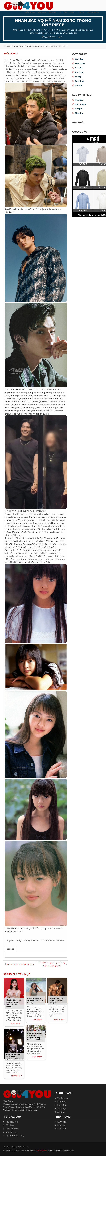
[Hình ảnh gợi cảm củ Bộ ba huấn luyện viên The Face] (14, 1043)
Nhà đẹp (79, 68)
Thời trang (80, 63)
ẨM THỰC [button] (53, 12)
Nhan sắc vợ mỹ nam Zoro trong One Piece (48, 46)
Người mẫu (80, 104)
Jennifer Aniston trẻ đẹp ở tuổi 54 (20, 964)
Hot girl (78, 109)
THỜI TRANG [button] (30, 12)
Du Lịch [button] (63, 12)
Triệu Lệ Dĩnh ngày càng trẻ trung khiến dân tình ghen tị (51, 964)
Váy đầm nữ (12, 1121)
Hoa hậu (79, 100)
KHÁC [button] (72, 12)
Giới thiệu (6, 1147)
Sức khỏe (79, 81)
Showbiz (79, 113)
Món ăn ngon (12, 1132)
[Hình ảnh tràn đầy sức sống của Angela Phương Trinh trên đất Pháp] (35, 1031)
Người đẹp (21, 46)
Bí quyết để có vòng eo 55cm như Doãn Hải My (35, 1000)
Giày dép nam (93, 12)
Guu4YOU (8, 46)
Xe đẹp (78, 76)
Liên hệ (13, 1147)
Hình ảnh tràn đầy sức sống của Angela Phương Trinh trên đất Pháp (35, 1036)
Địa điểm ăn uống (15, 1135)
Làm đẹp (79, 59)
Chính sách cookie (23, 1147)
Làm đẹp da (12, 1128)
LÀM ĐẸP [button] (42, 12)
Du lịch (78, 85)
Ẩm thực (79, 72)
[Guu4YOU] (28, 4)
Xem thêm (16, 1023)
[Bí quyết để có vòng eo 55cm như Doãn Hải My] (35, 990)
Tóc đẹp (10, 1125)
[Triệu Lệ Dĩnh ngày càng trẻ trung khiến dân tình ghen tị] (14, 991)
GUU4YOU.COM (41, 1151)
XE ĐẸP (80, 12)
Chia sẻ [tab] (10, 949)
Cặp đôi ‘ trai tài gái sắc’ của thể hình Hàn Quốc (57, 1000)
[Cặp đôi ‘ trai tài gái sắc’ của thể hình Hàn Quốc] (57, 990)
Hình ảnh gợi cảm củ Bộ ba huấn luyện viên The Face (14, 1056)
